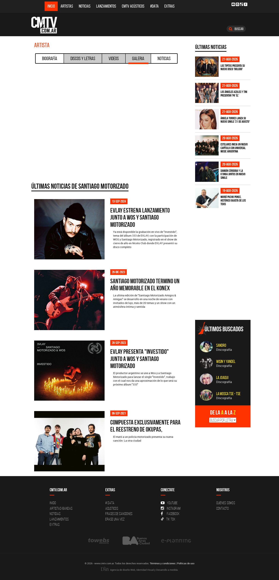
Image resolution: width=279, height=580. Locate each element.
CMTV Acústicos (133, 6)
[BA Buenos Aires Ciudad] (135, 540)
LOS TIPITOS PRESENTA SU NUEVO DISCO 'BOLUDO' (233, 67)
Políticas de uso (185, 563)
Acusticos (111, 508)
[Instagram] (237, 4)
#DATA (154, 6)
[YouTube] (233, 4)
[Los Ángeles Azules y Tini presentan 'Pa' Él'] (207, 93)
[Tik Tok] (241, 4)
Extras (169, 6)
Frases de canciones (118, 514)
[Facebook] (245, 4)
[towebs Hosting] (99, 540)
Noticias (85, 6)
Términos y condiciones (162, 563)
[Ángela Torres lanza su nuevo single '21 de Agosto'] (207, 119)
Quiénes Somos (225, 503)
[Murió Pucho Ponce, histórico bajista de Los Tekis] (207, 198)
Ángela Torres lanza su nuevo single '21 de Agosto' (235, 119)
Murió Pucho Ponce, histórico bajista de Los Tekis (233, 200)
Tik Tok (170, 519)
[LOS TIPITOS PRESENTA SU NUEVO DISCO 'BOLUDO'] (207, 67)
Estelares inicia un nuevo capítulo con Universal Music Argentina (234, 148)
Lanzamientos (106, 6)
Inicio (51, 6)
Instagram (174, 508)
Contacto (222, 508)
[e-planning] (176, 540)
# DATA (109, 503)
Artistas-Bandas (61, 508)
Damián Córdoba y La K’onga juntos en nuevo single (233, 174)
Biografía (49, 58)
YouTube (172, 503)
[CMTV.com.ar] (47, 25)
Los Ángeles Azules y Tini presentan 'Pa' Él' (234, 93)
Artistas (67, 6)
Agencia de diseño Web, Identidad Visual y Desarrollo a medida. (144, 569)
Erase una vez (115, 519)
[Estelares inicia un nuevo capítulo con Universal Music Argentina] (207, 145)
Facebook (173, 514)
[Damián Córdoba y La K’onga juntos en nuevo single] (207, 172)
